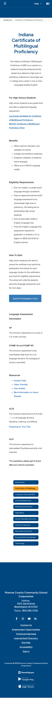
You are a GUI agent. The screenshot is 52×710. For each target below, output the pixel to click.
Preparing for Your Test (19, 426)
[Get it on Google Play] (26, 679)
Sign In (26, 651)
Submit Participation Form (25, 298)
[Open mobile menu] (5, 3)
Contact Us (26, 625)
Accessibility (26, 647)
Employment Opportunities (26, 629)
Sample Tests (20, 380)
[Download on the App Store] (26, 686)
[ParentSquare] (26, 672)
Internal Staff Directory (26, 638)
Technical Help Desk (26, 634)
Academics (8, 20)
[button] (38, 3)
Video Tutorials (21, 384)
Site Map (26, 642)
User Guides (19, 388)
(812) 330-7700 (30, 610)
